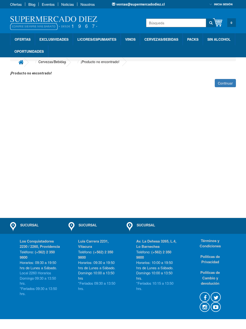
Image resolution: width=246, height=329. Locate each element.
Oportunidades (29, 51)
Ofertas (16, 4)
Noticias (67, 4)
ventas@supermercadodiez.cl (140, 4)
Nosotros (87, 4)
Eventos (48, 4)
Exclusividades (53, 39)
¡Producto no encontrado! (100, 61)
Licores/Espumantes (96, 39)
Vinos (130, 39)
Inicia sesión (223, 4)
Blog (31, 4)
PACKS (192, 39)
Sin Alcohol (219, 39)
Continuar (225, 83)
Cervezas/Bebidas (161, 39)
